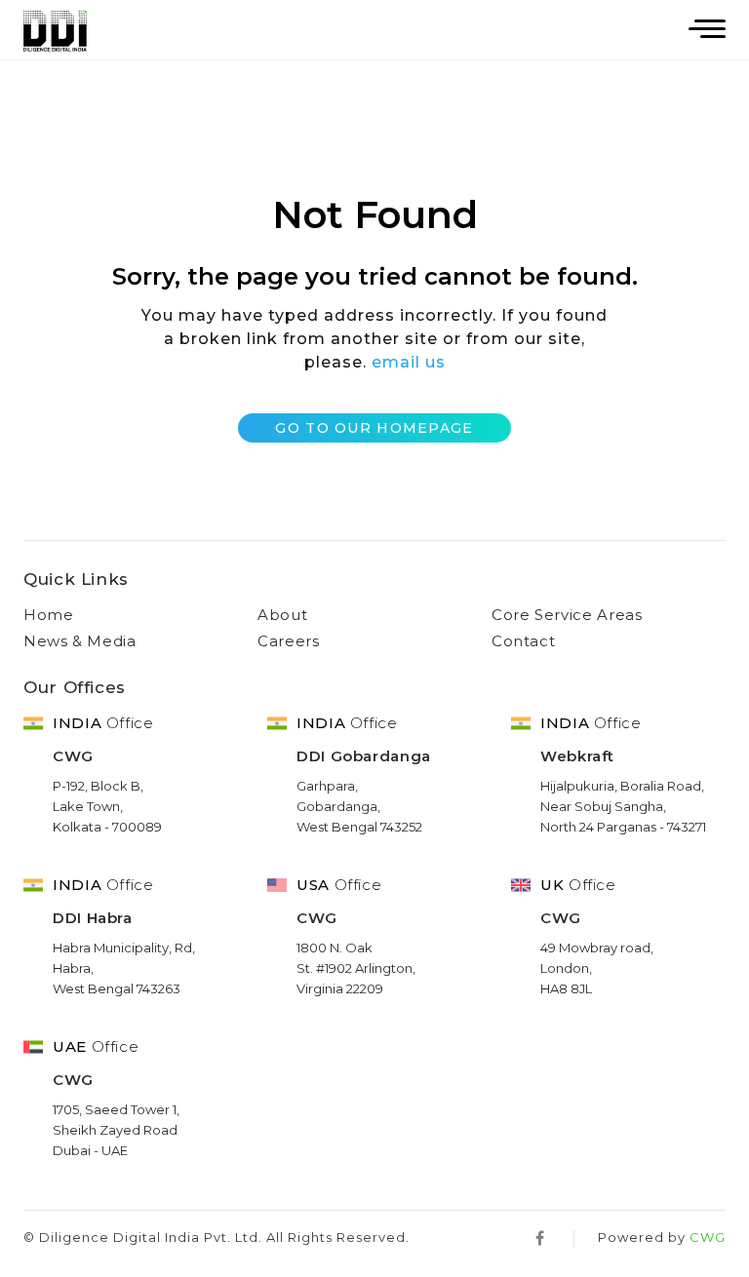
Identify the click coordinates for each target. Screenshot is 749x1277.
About (282, 614)
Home (48, 614)
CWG (708, 1237)
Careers (288, 641)
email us (409, 362)
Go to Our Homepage (374, 428)
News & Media (80, 641)
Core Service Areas (567, 614)
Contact (523, 641)
